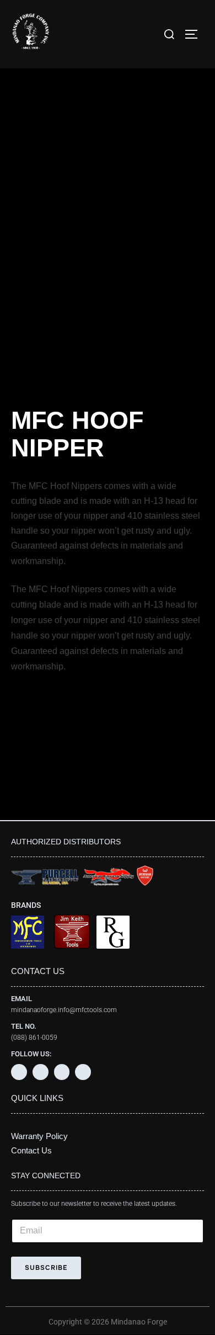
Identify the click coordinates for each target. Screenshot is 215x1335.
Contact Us (31, 1150)
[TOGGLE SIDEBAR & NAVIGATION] (195, 34)
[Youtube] (62, 1072)
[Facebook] (19, 1072)
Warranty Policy (39, 1136)
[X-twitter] (41, 1072)
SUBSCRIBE (46, 1267)
